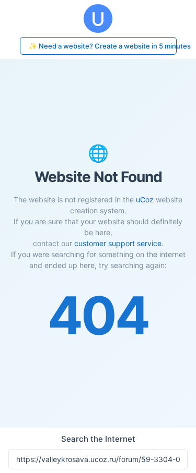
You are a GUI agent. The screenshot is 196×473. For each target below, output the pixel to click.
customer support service (118, 243)
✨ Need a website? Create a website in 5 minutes (103, 46)
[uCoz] (98, 18)
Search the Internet (98, 439)
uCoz (145, 199)
